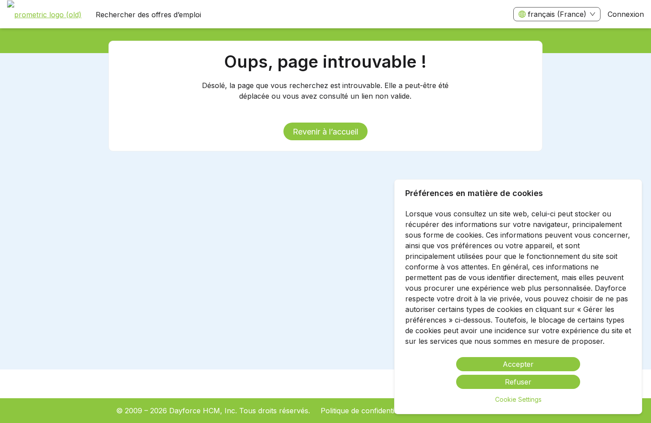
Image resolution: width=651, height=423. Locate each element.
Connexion (626, 14)
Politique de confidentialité (364, 410)
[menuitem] (44, 14)
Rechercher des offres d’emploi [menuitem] (148, 14)
